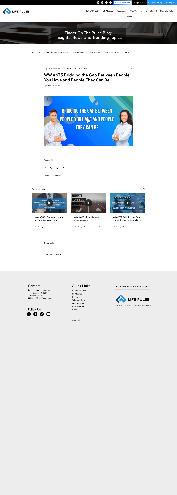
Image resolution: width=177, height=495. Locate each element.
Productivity (78, 52)
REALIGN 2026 (79, 290)
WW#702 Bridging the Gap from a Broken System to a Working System (126, 218)
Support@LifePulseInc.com (41, 298)
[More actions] (131, 68)
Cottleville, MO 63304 (39, 293)
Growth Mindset (112, 52)
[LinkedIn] (98, 2)
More (127, 52)
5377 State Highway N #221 (42, 290)
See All (142, 189)
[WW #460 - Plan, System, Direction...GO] (88, 203)
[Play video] (88, 121)
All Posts (36, 52)
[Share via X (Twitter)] (51, 168)
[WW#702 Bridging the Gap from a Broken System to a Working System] (127, 203)
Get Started (77, 303)
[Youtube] (110, 2)
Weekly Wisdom (50, 160)
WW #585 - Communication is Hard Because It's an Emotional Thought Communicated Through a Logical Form (49, 218)
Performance (94, 52)
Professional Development (57, 52)
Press (74, 309)
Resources (77, 297)
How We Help (78, 306)
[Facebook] (102, 2)
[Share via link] (63, 168)
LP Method (77, 294)
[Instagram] (106, 2)
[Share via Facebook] (45, 168)
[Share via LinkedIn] (57, 168)
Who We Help (78, 300)
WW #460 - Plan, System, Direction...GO (87, 218)
